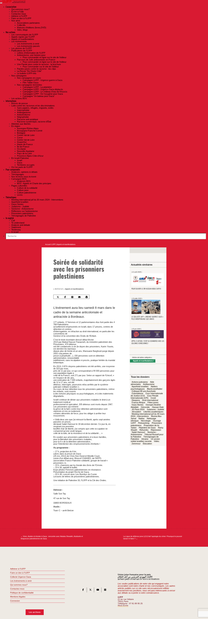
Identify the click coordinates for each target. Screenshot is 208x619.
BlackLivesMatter (154, 389)
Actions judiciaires (140, 382)
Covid (153, 398)
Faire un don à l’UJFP (20, 573)
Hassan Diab (158, 407)
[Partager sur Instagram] (72, 297)
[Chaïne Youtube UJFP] (97, 590)
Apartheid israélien (140, 386)
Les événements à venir (21, 581)
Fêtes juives (153, 402)
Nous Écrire (123, 605)
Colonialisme (137, 393)
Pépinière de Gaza (147, 427)
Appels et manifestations (66, 244)
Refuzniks (144, 430)
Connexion (15, 601)
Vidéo (156, 441)
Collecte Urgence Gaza (20, 577)
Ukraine (144, 439)
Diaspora (136, 400)
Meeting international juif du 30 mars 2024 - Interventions (147, 415)
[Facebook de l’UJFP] (83, 590)
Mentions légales (17, 597)
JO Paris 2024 (138, 409)
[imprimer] (86, 297)
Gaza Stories (137, 405)
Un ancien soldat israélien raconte (145, 440)
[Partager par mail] (79, 297)
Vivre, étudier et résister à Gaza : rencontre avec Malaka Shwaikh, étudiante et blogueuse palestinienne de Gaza (52, 537)
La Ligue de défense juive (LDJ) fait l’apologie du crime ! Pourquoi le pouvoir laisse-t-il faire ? (152, 537)
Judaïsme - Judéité (155, 409)
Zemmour (136, 443)
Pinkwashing (143, 423)
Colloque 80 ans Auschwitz (144, 391)
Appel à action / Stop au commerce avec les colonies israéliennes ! (147, 342)
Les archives (35, 612)
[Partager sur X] (58, 297)
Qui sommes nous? (19, 585)
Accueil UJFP (50, 244)
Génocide (145, 407)
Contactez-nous (17, 589)
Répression (156, 430)
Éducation (147, 443)
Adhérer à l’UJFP (17, 569)
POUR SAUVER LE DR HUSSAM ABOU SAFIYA (146, 288)
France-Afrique (138, 402)
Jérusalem (136, 411)
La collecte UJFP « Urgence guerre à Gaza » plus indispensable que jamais (147, 317)
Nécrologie (146, 421)
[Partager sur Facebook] (65, 297)
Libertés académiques (153, 411)
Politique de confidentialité (22, 593)
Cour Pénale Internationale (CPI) (144, 397)
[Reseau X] (90, 590)
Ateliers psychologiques (144, 387)
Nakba (141, 418)
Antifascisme (148, 384)
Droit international (150, 400)
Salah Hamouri (138, 432)
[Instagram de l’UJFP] (105, 590)
